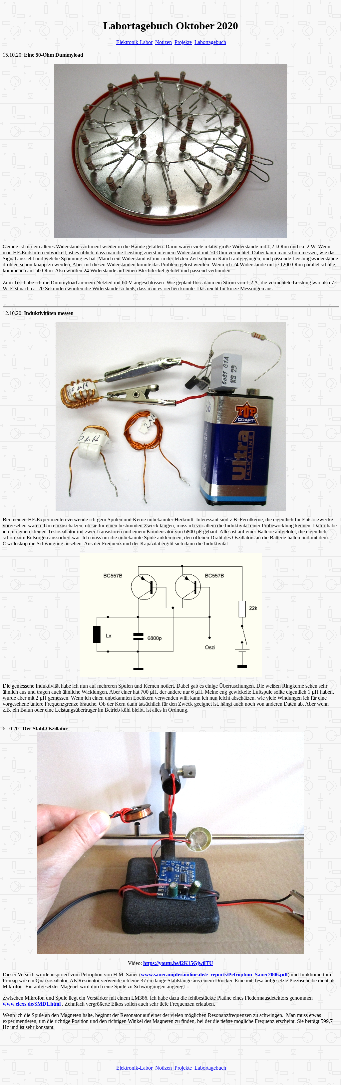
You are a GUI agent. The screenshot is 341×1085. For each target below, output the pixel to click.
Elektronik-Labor (134, 42)
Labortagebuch (210, 42)
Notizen (163, 42)
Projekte (183, 42)
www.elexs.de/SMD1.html (32, 1004)
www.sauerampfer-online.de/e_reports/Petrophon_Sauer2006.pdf (214, 974)
